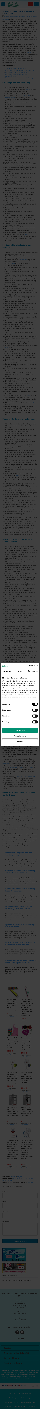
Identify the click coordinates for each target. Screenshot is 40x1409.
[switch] (35, 710)
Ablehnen (20, 741)
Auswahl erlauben (20, 736)
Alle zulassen (20, 730)
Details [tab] (20, 671)
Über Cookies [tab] (32, 671)
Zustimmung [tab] (7, 671)
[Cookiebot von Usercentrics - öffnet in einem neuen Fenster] (29, 666)
